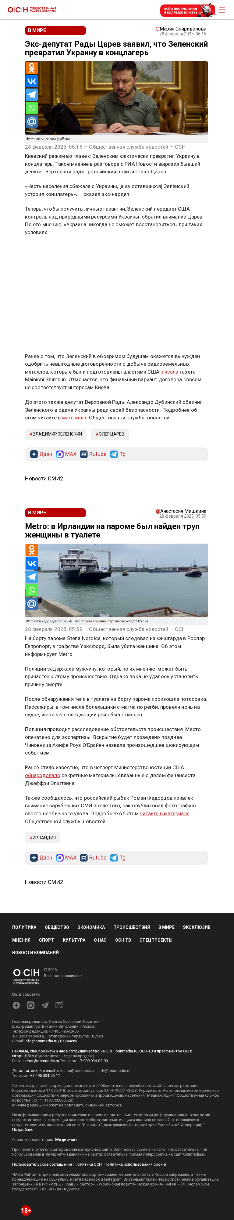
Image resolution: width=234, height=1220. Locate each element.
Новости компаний (35, 952)
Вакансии (68, 1041)
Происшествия (131, 927)
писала (171, 372)
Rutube (98, 454)
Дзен (45, 454)
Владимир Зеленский (57, 434)
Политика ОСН (88, 1164)
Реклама (44, 250)
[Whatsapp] (32, 108)
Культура (74, 940)
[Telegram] (32, 95)
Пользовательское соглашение (42, 1164)
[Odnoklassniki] (32, 68)
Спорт (46, 940)
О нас (100, 940)
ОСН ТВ (123, 940)
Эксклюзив (197, 927)
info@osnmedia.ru (41, 1041)
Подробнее (22, 1129)
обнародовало (42, 775)
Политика (24, 927)
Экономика (91, 927)
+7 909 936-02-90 (93, 1061)
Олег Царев (111, 434)
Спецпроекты (156, 940)
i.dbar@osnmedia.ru (41, 1061)
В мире (166, 927)
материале (75, 418)
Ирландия (44, 837)
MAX (70, 454)
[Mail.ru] (32, 121)
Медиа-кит (66, 1139)
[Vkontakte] (32, 81)
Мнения (21, 940)
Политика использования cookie (135, 1164)
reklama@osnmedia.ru (77, 1070)
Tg (122, 454)
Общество (57, 927)
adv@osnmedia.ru (114, 1070)
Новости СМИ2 (44, 478)
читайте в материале (165, 813)
